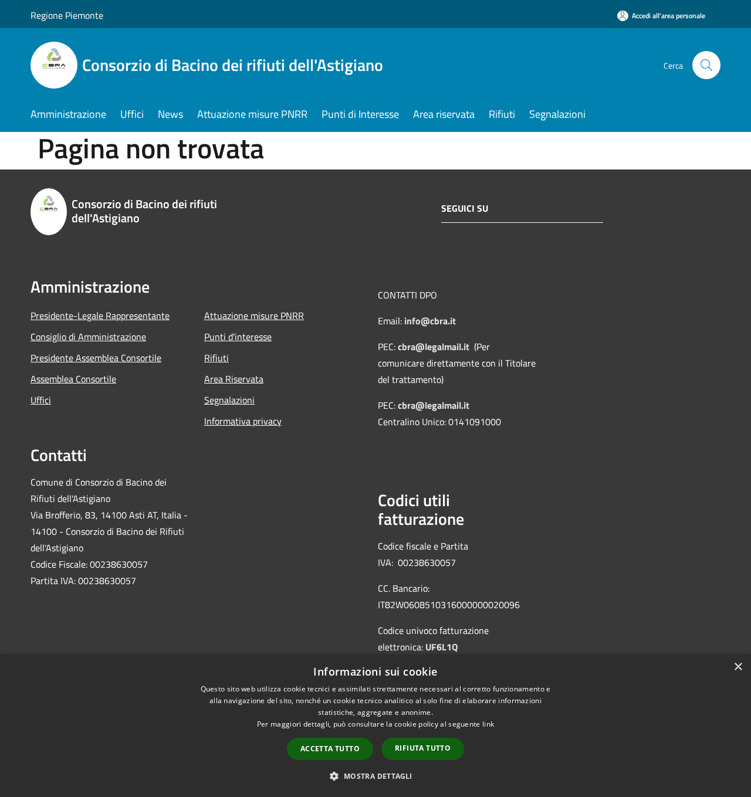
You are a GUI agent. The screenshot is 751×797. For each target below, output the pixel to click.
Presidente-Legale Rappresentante (100, 315)
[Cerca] (706, 65)
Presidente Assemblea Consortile (96, 358)
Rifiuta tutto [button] (423, 748)
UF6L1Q (441, 647)
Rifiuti (216, 358)
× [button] (737, 667)
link (488, 724)
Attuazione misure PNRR (254, 315)
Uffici (41, 400)
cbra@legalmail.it (433, 347)
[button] (375, 776)
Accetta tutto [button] (330, 749)
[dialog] (375, 725)
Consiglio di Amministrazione (88, 337)
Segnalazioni (229, 400)
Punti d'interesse (238, 337)
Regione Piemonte (67, 15)
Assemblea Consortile (73, 379)
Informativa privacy (243, 421)
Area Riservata (233, 379)
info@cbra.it (430, 321)
